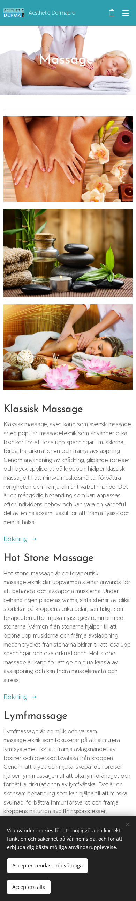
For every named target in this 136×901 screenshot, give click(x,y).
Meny (126, 13)
